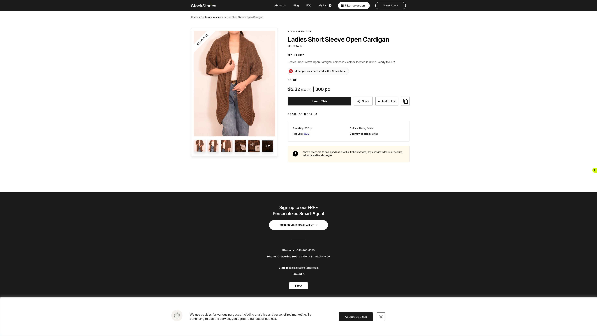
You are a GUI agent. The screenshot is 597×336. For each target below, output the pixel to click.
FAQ (308, 5)
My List (325, 5)
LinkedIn (298, 273)
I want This (319, 101)
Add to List (387, 101)
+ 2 (267, 146)
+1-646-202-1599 (304, 250)
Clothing (205, 17)
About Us (280, 5)
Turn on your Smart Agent (297, 225)
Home (194, 17)
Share (365, 101)
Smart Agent (390, 5)
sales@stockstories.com (304, 267)
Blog (296, 5)
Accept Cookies (356, 317)
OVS (308, 31)
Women (217, 17)
